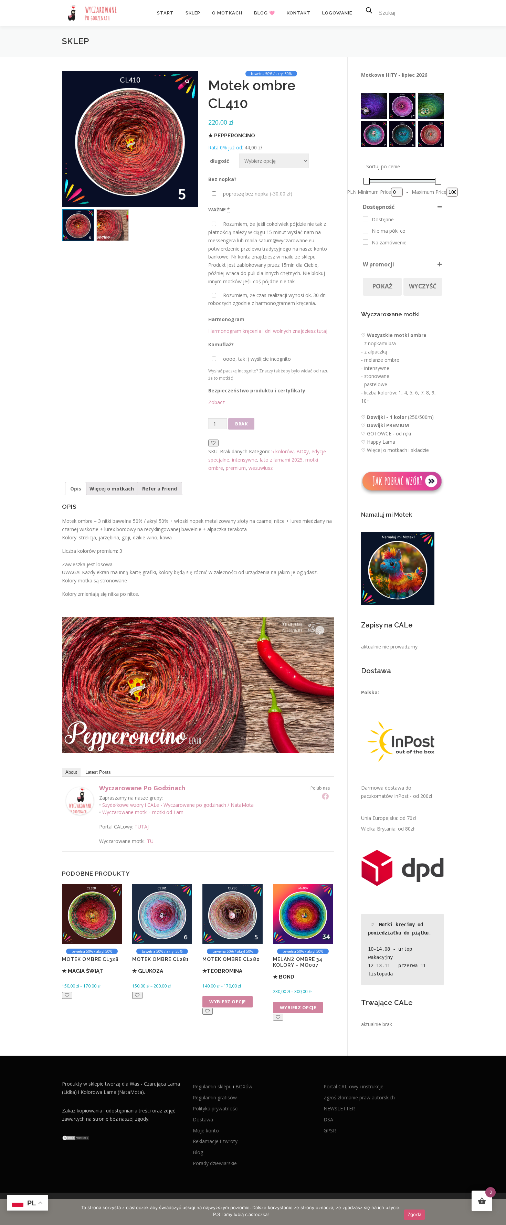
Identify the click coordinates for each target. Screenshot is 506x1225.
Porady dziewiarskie (215, 1163)
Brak (241, 424)
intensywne (244, 459)
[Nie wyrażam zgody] (497, 1211)
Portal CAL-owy (341, 1086)
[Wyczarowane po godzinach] (80, 800)
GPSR (330, 1130)
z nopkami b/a (380, 343)
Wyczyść (422, 286)
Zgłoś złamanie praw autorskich (359, 1097)
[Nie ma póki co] (365, 230)
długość (219, 161)
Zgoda (414, 1214)
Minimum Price (374, 192)
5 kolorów (282, 451)
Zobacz (216, 402)
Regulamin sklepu (213, 1086)
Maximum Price (429, 192)
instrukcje (372, 1086)
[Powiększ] (378, 101)
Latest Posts (98, 772)
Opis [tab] (75, 488)
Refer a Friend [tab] (159, 488)
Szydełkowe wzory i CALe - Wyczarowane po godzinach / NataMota (178, 805)
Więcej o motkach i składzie (398, 450)
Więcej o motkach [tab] (111, 488)
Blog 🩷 (264, 12)
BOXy (302, 451)
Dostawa (203, 1119)
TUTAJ (142, 826)
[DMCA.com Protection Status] (75, 1137)
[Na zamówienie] (365, 242)
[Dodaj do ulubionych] (213, 443)
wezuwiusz (261, 468)
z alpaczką (375, 351)
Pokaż (382, 286)
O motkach (227, 12)
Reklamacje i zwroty (215, 1141)
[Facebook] (325, 796)
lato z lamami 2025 (281, 459)
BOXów (243, 1086)
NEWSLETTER (339, 1108)
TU (150, 841)
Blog (198, 1152)
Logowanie (337, 12)
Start (165, 12)
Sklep (193, 12)
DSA (328, 1119)
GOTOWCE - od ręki (389, 433)
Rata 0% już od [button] (225, 147)
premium (236, 468)
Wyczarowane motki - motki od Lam (142, 812)
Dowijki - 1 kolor (387, 417)
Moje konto (206, 1130)
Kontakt (298, 12)
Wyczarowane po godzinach (142, 788)
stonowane (376, 376)
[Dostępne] (365, 219)
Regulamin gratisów (215, 1097)
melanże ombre (381, 360)
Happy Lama (381, 442)
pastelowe (375, 384)
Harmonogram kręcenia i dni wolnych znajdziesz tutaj (267, 331)
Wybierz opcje (227, 1002)
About (71, 772)
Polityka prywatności (216, 1108)
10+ (365, 401)
